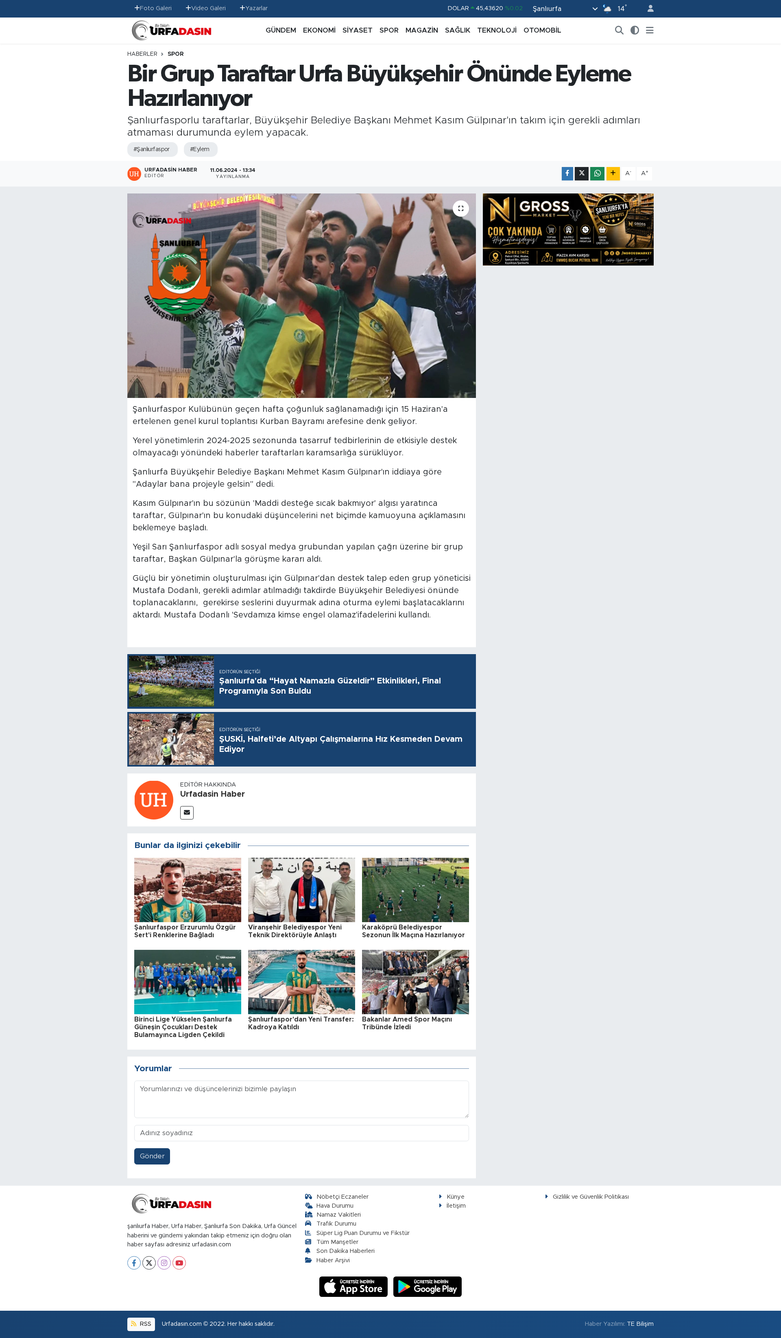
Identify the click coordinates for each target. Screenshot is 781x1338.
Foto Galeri (156, 8)
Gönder (152, 1156)
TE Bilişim (640, 1324)
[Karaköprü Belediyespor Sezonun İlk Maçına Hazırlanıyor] (415, 889)
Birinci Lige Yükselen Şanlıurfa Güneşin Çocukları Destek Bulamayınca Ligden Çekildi (183, 1027)
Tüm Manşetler (337, 1242)
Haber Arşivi (333, 1260)
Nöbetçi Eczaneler (342, 1197)
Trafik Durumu (336, 1224)
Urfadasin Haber (212, 794)
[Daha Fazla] (613, 173)
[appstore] (355, 1286)
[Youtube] (179, 1263)
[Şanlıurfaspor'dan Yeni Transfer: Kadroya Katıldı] (301, 981)
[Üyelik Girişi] (647, 9)
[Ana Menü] (650, 30)
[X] (149, 1263)
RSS (144, 1324)
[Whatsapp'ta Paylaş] (597, 173)
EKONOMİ (319, 30)
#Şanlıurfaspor (151, 149)
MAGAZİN (422, 30)
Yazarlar (256, 8)
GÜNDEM (281, 30)
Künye (456, 1197)
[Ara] (619, 30)
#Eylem (199, 149)
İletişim (456, 1206)
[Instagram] (164, 1263)
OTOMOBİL (542, 30)
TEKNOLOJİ (497, 30)
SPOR (389, 30)
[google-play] (428, 1286)
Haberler (142, 54)
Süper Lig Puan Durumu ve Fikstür (363, 1233)
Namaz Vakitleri (338, 1215)
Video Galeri (208, 8)
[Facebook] (134, 1263)
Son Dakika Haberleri (345, 1251)
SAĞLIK (457, 30)
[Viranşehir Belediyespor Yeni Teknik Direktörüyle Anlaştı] (301, 889)
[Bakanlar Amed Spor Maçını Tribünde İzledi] (415, 981)
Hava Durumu (334, 1206)
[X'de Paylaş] (582, 173)
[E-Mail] (187, 812)
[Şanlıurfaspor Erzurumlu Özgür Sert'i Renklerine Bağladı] (187, 889)
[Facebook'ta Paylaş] (567, 173)
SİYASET (358, 30)
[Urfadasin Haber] (153, 799)
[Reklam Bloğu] (568, 229)
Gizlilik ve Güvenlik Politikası (591, 1197)
